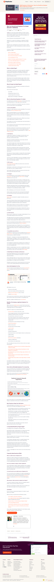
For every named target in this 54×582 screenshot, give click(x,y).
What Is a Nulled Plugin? (12, 52)
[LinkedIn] (13, 526)
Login (43, 1)
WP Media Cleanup (10, 562)
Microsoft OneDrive (31, 564)
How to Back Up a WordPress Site (7, 575)
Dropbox (30, 563)
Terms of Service (4, 580)
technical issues (9, 176)
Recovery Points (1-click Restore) (17, 562)
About (3, 561)
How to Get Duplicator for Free (13, 57)
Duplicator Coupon (14, 580)
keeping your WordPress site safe (25, 405)
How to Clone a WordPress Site (23, 575)
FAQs (41, 564)
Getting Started (43, 563)
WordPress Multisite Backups (17, 564)
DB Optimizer (9, 563)
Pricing (35, 1)
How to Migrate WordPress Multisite (13, 498)
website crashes (21, 176)
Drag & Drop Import (16, 569)
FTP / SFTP (30, 569)
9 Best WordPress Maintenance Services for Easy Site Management (18, 504)
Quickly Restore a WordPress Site (40, 575)
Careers (4, 562)
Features (26, 1)
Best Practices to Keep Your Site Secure (14, 62)
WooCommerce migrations (12, 337)
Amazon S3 (30, 561)
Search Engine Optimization (11, 163)
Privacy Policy (8, 580)
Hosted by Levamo (18, 580)
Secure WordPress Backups (17, 561)
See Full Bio (15, 523)
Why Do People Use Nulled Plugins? (13, 54)
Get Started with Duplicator (12, 512)
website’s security (16, 305)
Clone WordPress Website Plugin (17, 570)
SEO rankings (25, 249)
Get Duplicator (47, 1)
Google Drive (31, 562)
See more (30, 570)
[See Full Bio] (17, 523)
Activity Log (9, 564)
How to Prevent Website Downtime (13, 502)
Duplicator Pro (9, 561)
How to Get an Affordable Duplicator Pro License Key (16, 60)
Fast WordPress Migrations (17, 563)
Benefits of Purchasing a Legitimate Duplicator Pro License (17, 59)
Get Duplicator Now (6, 552)
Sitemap (11, 580)
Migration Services (43, 569)
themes (11, 233)
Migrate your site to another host (13, 292)
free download (23, 299)
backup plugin (19, 100)
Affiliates (4, 564)
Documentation (43, 562)
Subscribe (36, 71)
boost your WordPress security (16, 110)
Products (31, 1)
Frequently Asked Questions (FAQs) (13, 65)
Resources (38, 1)
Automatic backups (11, 311)
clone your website (14, 294)
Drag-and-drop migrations (12, 323)
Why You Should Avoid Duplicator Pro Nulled (15, 55)
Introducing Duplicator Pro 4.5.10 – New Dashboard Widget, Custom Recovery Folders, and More (40, 45)
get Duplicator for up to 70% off (21, 374)
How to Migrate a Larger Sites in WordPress (15, 496)
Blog (41, 561)
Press (3, 563)
